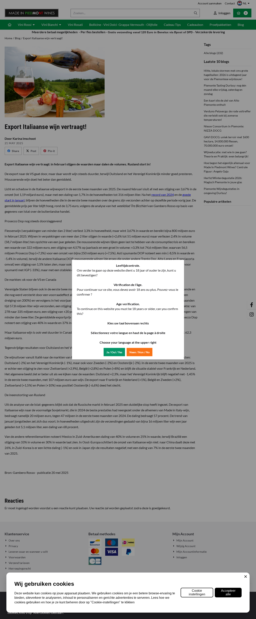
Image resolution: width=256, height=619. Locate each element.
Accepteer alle (228, 592)
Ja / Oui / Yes (114, 352)
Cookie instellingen (197, 592)
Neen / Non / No (139, 352)
